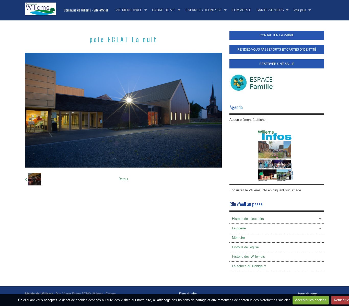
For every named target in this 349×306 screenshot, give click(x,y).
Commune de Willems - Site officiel (86, 10)
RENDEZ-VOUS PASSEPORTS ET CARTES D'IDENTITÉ (276, 49)
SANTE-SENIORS (270, 10)
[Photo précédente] (33, 179)
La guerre (239, 228)
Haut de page (308, 294)
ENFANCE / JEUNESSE (203, 10)
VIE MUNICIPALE (128, 10)
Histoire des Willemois (248, 256)
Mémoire (238, 238)
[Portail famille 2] (251, 82)
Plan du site (188, 294)
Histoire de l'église (245, 247)
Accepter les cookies (310, 300)
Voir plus (300, 10)
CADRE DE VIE (164, 10)
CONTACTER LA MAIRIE (277, 35)
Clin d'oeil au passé (246, 204)
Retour (123, 179)
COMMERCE (241, 10)
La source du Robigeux (249, 266)
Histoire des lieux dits (248, 219)
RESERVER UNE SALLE (276, 64)
